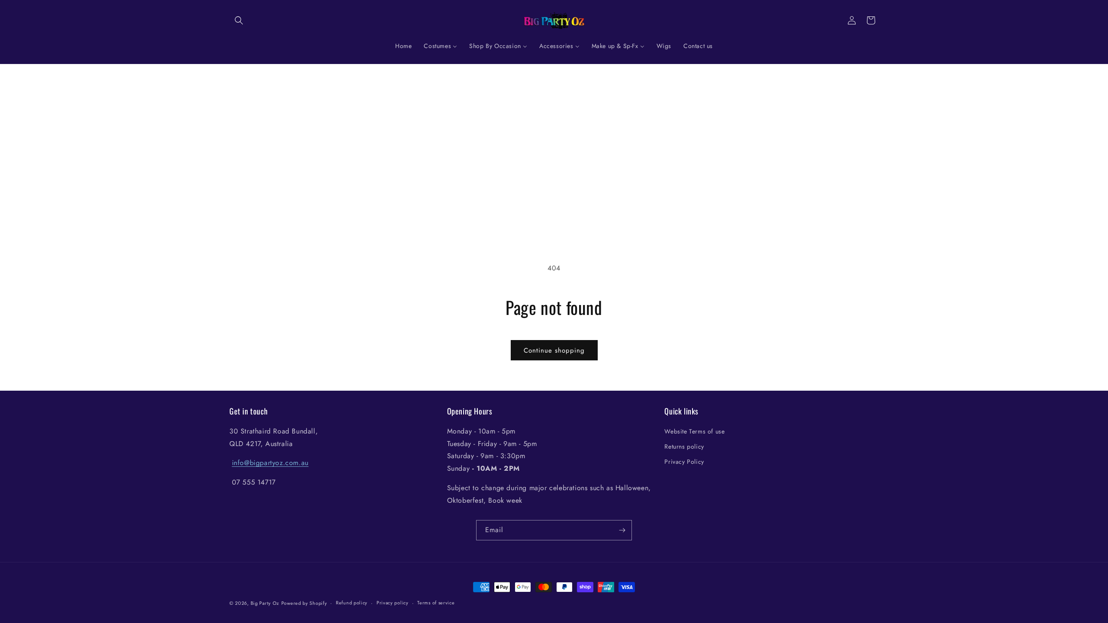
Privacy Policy (684, 461)
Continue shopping (554, 350)
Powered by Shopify (304, 603)
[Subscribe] (621, 530)
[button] (238, 20)
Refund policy (351, 602)
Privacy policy (393, 602)
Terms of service (435, 602)
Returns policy (684, 446)
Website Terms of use (694, 431)
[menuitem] (403, 46)
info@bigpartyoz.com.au (270, 463)
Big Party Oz (265, 603)
